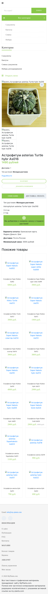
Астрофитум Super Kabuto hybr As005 (12, 420)
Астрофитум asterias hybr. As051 (12, 490)
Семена (8, 35)
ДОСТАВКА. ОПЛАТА (35, 196)
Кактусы (9, 30)
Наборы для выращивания (12, 69)
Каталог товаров (8, 551)
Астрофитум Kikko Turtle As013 (12, 315)
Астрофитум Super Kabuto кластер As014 (12, 350)
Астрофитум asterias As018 (36, 455)
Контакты (5, 541)
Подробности (7, 176)
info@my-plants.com (14, 512)
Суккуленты (10, 25)
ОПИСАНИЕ (13, 196)
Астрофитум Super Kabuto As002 (12, 280)
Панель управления (9, 566)
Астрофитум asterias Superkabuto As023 (12, 455)
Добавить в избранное (24, 186)
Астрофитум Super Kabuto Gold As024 (36, 420)
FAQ (3, 537)
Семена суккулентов (9, 64)
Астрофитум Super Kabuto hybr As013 (36, 385)
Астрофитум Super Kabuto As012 (36, 350)
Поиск (39, 10)
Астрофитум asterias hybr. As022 (36, 490)
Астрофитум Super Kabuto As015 (36, 315)
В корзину (24, 181)
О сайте (5, 529)
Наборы (9, 40)
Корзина (5, 555)
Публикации (6, 533)
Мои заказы (6, 570)
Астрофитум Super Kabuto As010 (12, 385)
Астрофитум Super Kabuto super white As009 (36, 280)
